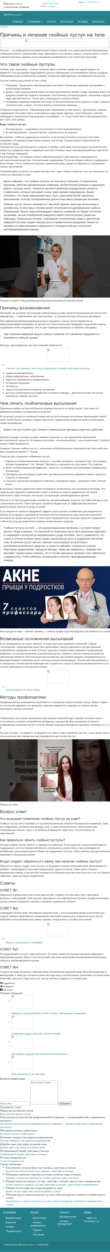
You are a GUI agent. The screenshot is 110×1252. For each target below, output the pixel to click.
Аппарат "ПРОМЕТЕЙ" (64, 1222)
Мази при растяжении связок (15, 1114)
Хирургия (64, 1212)
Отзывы (9, 1226)
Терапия (37, 1230)
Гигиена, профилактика (38, 1224)
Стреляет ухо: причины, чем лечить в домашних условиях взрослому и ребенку (48, 368)
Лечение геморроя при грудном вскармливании (25, 1140)
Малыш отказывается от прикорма (24, 942)
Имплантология (67, 1216)
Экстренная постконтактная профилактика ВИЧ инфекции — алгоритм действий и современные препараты (51, 1125)
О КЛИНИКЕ (34, 21)
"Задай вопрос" (13, 1231)
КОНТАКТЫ (98, 21)
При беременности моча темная (23, 689)
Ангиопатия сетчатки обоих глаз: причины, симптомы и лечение (39, 1171)
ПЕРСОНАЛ (66, 21)
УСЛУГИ (51, 21)
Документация (13, 1217)
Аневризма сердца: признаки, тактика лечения (36, 1033)
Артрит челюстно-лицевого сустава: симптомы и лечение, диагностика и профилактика (52, 1184)
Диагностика (39, 1217)
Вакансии (10, 1222)
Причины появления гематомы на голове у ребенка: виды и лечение (42, 1177)
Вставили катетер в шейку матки (17, 1133)
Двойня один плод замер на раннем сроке (22, 1147)
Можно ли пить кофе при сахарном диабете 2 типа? (33, 1191)
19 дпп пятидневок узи (12, 1161)
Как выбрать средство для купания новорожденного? (39, 1053)
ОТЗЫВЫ (83, 21)
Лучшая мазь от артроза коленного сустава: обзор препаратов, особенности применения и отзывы (54, 1202)
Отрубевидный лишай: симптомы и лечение (23, 1154)
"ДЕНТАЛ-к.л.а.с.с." (13, 14)
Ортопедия (38, 1234)
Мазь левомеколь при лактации (28, 1074)
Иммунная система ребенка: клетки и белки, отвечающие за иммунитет (49, 1013)
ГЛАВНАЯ (17, 21)
